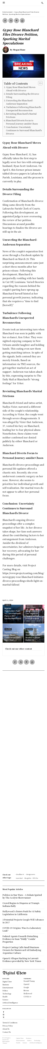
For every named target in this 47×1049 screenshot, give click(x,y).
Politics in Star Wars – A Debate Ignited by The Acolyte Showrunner (22, 896)
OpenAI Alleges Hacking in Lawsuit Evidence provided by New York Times (22, 960)
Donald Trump (29, 981)
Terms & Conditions (10, 1023)
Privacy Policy (8, 1026)
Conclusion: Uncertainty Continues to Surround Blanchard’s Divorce (24, 130)
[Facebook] (5, 20)
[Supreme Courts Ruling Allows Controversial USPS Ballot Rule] (13, 633)
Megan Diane (19, 49)
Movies (26, 990)
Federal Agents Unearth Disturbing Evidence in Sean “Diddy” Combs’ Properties (20, 939)
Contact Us (7, 1032)
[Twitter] (10, 20)
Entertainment (8, 12)
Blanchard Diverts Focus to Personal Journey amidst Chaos (22, 122)
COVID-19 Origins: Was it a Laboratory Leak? (22, 929)
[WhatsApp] (22, 20)
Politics (8, 629)
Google (26, 987)
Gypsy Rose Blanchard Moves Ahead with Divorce (20, 89)
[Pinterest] (16, 20)
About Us (6, 1029)
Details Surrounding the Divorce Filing (22, 95)
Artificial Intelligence (30, 606)
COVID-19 (27, 997)
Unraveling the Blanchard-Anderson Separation (19, 102)
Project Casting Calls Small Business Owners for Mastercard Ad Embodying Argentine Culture (22, 950)
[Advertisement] (23, 772)
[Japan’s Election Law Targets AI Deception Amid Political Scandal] (34, 614)
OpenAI (26, 984)
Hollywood (28, 993)
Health (7, 605)
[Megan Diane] (6, 50)
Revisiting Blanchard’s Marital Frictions (21, 115)
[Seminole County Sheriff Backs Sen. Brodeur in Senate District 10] (34, 633)
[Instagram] (4, 1014)
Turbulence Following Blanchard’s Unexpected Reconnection (23, 109)
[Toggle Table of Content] (39, 83)
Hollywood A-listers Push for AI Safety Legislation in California (22, 913)
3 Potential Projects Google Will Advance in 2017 (23, 921)
